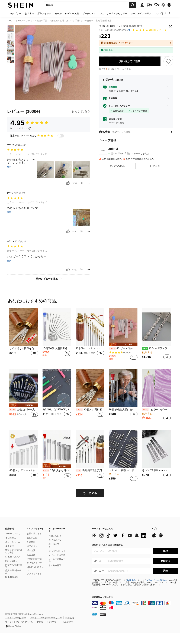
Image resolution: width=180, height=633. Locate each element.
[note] (123, 344)
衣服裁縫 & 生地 (56, 20)
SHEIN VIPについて (35, 568)
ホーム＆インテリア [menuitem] (141, 13)
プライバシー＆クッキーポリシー (46, 617)
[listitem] (23, 335)
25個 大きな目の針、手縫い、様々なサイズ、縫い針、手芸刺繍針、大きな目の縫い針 (57, 470)
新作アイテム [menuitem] (44, 13)
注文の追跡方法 (34, 559)
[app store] (154, 537)
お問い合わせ (55, 536)
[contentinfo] (135, 605)
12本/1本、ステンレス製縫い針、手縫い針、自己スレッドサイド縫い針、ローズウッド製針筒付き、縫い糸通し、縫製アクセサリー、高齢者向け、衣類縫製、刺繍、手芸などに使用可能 (90, 348)
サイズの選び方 (34, 563)
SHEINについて (12, 533)
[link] (149, 5)
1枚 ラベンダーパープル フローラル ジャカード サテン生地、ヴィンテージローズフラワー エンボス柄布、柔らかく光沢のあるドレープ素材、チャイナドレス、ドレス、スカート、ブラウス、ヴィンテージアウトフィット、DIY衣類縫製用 (157, 409)
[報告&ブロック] (88, 183)
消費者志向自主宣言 (13, 566)
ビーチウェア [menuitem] (89, 13)
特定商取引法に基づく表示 (13, 551)
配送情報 (31, 542)
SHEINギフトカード (57, 545)
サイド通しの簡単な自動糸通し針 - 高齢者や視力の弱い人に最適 (23, 348)
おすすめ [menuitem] (29, 13)
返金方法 (31, 550)
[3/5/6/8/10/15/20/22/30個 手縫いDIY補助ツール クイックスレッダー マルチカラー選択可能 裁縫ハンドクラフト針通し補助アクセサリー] (57, 388)
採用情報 (9, 546)
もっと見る (90, 492)
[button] (163, 5)
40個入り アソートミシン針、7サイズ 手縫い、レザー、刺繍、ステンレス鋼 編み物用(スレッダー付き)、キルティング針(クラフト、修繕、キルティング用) (23, 470)
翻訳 (9, 167)
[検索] (132, 5)
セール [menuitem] (58, 13)
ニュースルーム (12, 542)
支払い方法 (32, 538)
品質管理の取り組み (13, 571)
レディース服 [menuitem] (72, 13)
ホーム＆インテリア (24, 20)
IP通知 (40, 622)
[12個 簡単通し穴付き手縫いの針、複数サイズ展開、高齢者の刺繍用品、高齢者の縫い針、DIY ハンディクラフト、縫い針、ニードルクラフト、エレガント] (90, 449)
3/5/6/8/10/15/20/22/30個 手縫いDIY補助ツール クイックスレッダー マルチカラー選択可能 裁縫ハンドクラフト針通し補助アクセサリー (57, 409)
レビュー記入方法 (57, 555)
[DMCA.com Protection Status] (103, 614)
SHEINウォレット (57, 551)
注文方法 (31, 554)
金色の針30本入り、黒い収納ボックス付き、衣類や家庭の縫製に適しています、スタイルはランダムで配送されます (24, 409)
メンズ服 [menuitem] (159, 13)
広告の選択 (68, 622)
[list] (120, 535)
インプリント (53, 622)
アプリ (155, 529)
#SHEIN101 (11, 561)
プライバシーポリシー (156, 580)
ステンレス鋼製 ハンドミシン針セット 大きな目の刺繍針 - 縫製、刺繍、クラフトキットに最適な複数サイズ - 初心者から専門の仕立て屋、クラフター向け (123, 470)
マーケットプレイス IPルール (19, 622)
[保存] (168, 61)
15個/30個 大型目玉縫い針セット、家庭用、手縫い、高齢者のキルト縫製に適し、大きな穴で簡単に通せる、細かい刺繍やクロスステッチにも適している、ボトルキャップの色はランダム (57, 348)
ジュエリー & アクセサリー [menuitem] (113, 13)
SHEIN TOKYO (12, 557)
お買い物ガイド (34, 533)
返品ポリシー (33, 546)
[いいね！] (68, 183)
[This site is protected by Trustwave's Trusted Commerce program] (94, 614)
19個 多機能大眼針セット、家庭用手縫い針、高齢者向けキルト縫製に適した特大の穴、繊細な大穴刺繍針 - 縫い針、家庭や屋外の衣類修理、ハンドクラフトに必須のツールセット (123, 409)
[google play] (160, 537)
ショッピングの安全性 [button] (119, 106)
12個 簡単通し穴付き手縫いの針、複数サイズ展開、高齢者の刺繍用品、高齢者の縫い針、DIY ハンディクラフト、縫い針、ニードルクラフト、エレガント (90, 470)
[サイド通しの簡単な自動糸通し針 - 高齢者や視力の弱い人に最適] (23, 327)
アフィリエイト (34, 573)
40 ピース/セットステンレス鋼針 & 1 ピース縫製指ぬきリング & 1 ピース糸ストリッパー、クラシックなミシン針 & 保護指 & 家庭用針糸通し (123, 348)
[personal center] (142, 5)
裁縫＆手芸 (42, 20)
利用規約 (131, 580)
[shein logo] (20, 5)
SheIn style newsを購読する (107, 545)
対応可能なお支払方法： (103, 597)
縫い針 (69, 20)
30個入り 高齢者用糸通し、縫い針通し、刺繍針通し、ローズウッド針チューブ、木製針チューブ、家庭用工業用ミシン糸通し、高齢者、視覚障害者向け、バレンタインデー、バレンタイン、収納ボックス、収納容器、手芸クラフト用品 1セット (90, 409)
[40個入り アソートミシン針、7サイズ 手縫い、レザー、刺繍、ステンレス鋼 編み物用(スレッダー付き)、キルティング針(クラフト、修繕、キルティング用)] (23, 449)
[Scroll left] (165, 13)
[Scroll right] (170, 13)
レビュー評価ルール (57, 560)
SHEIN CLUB (11, 577)
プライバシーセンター (15, 617)
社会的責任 (10, 538)
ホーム (10, 20)
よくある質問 (55, 565)
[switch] (60, 135)
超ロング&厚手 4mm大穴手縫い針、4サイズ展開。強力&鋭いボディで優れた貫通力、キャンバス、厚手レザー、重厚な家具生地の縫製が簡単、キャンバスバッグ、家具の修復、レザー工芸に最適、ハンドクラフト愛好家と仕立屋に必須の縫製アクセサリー (156, 470)
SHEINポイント (56, 540)
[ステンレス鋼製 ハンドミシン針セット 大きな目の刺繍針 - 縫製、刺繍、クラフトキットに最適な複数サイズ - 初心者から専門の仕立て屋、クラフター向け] (123, 449)
